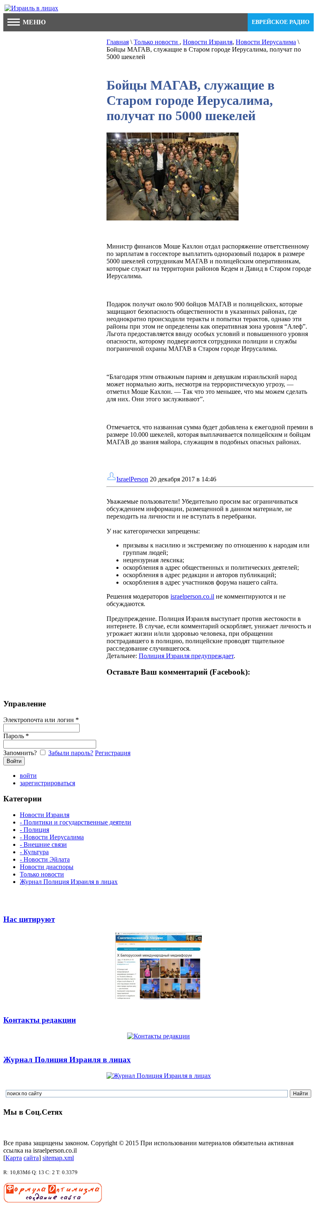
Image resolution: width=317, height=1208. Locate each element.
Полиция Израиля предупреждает (186, 655)
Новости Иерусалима (266, 41)
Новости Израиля (207, 41)
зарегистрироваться (47, 782)
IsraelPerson (132, 479)
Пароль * (16, 735)
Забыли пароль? (70, 752)
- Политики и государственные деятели (75, 822)
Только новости (157, 41)
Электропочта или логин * (41, 719)
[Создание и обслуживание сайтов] (52, 1200)
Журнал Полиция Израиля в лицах (69, 881)
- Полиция (34, 829)
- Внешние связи (43, 844)
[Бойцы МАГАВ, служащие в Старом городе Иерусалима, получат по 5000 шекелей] (172, 218)
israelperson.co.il (192, 596)
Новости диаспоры (46, 866)
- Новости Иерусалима (52, 837)
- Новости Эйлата (45, 859)
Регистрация (112, 752)
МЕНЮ (33, 22)
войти (28, 775)
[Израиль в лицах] (31, 8)
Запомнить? (20, 752)
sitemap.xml (58, 1157)
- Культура (34, 851)
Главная (117, 41)
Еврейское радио (281, 22)
